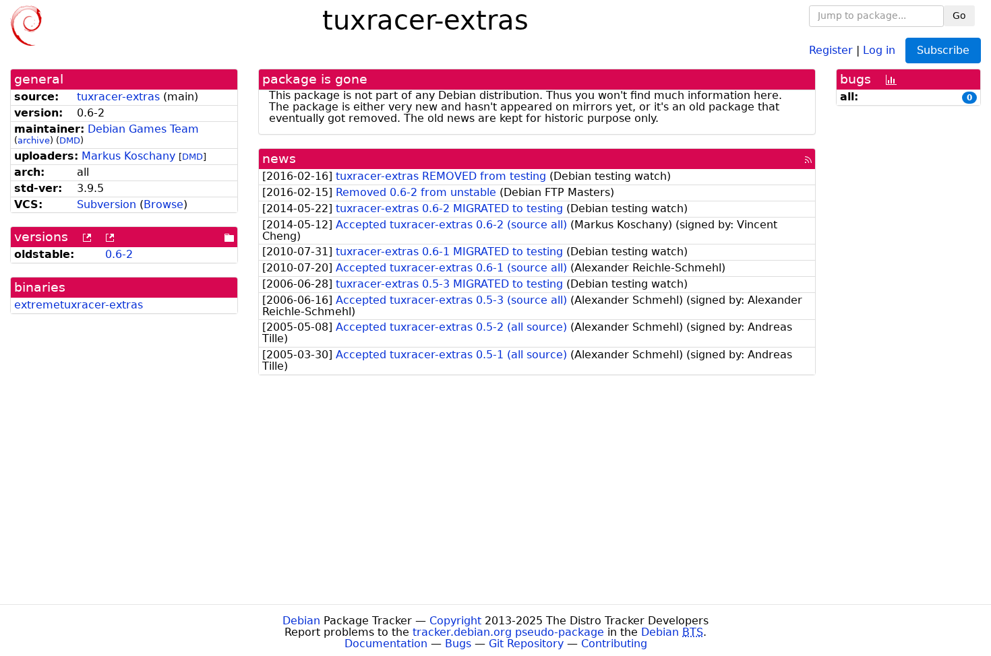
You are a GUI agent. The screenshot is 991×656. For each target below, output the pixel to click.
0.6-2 (119, 254)
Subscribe (943, 50)
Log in (879, 49)
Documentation (385, 643)
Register (831, 49)
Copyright (455, 620)
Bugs (458, 643)
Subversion (106, 204)
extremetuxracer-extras (78, 304)
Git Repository (526, 643)
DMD (69, 140)
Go (959, 15)
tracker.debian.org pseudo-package (508, 632)
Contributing (614, 643)
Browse (163, 204)
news (279, 158)
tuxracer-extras (118, 96)
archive (34, 140)
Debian (301, 620)
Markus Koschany (128, 156)
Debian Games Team (143, 129)
